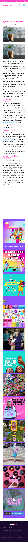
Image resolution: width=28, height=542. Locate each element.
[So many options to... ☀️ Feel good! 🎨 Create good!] (14, 316)
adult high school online (15, 246)
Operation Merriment (9, 530)
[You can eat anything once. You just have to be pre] (14, 408)
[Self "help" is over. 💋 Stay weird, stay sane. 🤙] (14, 362)
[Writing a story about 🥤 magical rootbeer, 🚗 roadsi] (14, 500)
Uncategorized (21, 24)
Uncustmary (14, 524)
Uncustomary (7, 24)
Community (11, 527)
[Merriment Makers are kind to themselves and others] (14, 454)
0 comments (7, 26)
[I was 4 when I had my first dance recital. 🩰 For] (14, 339)
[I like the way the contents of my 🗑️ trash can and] (14, 385)
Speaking (19, 530)
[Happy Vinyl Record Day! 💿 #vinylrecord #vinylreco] (14, 477)
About (4, 527)
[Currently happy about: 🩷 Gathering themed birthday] (14, 431)
